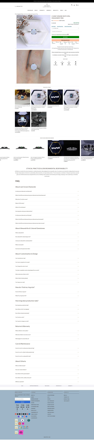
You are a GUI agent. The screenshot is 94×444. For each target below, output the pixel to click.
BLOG (48, 397)
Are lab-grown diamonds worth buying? (47, 215)
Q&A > (22, 385)
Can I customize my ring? (47, 258)
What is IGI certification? (47, 207)
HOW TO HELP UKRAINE (51, 416)
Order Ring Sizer (60, 26)
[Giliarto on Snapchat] (17, 409)
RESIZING (32, 402)
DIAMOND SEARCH (51, 410)
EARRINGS (49, 10)
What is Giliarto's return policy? (47, 330)
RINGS (36, 10)
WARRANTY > (70, 385)
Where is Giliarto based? (47, 365)
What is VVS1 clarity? (47, 203)
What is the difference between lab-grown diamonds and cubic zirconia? (47, 223)
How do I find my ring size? (47, 291)
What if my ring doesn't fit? (47, 295)
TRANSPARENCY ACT (34, 412)
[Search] (72, 5)
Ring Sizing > (47, 385)
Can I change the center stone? (47, 266)
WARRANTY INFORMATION (35, 400)
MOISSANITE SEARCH (51, 408)
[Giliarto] (47, 4)
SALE (66, 10)
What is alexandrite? (47, 233)
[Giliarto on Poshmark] (27, 414)
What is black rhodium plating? (47, 278)
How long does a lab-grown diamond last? (47, 211)
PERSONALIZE (30, 10)
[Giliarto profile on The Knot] (16, 433)
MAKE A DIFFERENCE (51, 406)
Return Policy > (59, 385)
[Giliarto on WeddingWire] (17, 414)
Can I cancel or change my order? (47, 321)
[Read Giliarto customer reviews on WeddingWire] (28, 421)
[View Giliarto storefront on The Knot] (19, 424)
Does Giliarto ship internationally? (47, 313)
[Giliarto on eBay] (23, 414)
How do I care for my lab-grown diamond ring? (47, 348)
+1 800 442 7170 (19, 6)
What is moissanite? (47, 245)
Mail (75, 62)
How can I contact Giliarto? (47, 369)
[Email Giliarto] (17, 411)
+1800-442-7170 (66, 397)
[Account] (74, 5)
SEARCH (32, 397)
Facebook (62, 62)
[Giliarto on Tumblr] (22, 409)
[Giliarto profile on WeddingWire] (16, 428)
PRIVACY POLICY (33, 410)
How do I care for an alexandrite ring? (47, 356)
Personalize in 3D (65, 40)
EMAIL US (65, 395)
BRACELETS (55, 10)
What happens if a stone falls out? (47, 338)
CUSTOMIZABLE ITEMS (34, 406)
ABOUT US (33, 395)
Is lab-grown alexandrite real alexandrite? (47, 241)
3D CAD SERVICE (34, 416)
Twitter (55, 62)
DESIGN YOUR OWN (51, 402)
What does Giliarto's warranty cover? (47, 334)
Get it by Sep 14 (76, 23)
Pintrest (69, 62)
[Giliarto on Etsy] (19, 414)
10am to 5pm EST (66, 400)
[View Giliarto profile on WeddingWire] (16, 421)
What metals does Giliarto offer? (47, 274)
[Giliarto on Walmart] (29, 414)
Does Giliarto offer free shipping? (47, 309)
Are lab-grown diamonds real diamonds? (47, 191)
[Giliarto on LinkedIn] (27, 409)
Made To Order (70, 24)
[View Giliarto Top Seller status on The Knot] (23, 424)
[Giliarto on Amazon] (25, 414)
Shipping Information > (34, 385)
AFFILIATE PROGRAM (51, 395)
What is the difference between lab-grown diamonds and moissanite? (47, 219)
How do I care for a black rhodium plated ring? (47, 352)
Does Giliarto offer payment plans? (47, 373)
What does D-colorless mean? (47, 199)
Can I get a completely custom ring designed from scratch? (47, 270)
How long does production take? (47, 305)
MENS (61, 10)
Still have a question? (47, 381)
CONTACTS (49, 414)
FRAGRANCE (33, 408)
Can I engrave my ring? (47, 282)
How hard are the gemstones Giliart (47, 249)
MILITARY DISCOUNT (51, 404)
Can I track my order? (47, 317)
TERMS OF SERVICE (34, 414)
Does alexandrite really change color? (47, 237)
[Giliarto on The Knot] (15, 414)
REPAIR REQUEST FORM (35, 404)
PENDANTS (42, 10)
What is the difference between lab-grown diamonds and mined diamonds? (47, 195)
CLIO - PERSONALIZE (51, 400)
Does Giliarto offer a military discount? (47, 377)
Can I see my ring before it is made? (47, 262)
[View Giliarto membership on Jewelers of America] (22, 421)
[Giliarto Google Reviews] (21, 414)
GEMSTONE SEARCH (51, 412)
